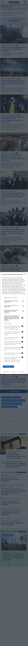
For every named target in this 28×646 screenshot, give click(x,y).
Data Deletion (6, 371)
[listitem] (14, 298)
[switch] (23, 301)
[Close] (25, 274)
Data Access (14, 371)
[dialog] (14, 323)
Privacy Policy (22, 371)
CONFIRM (8, 366)
